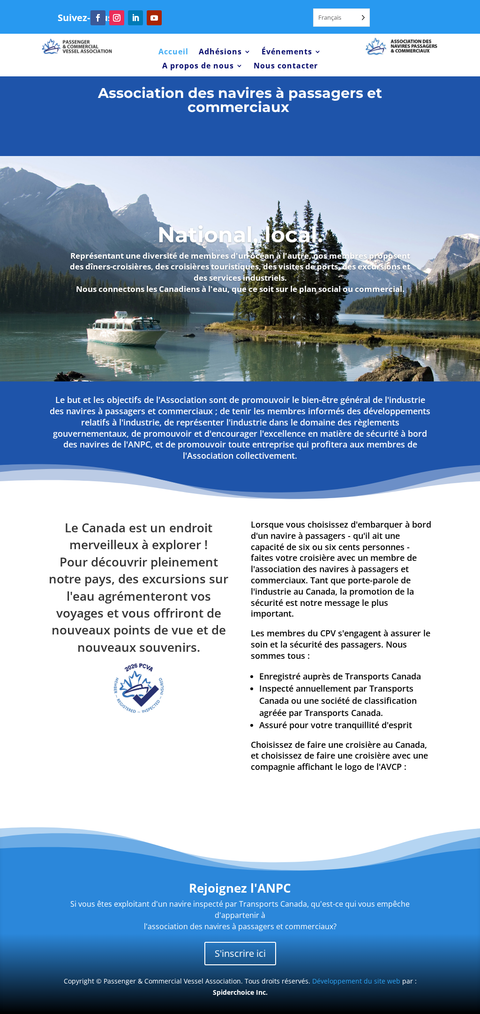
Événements (287, 52)
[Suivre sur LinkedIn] (135, 17)
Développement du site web (356, 981)
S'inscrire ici (240, 953)
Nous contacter (286, 66)
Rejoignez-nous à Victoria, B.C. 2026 (240, 134)
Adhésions (220, 52)
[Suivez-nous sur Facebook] (97, 17)
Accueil (173, 52)
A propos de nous (198, 66)
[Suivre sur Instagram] (116, 17)
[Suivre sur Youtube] (154, 17)
